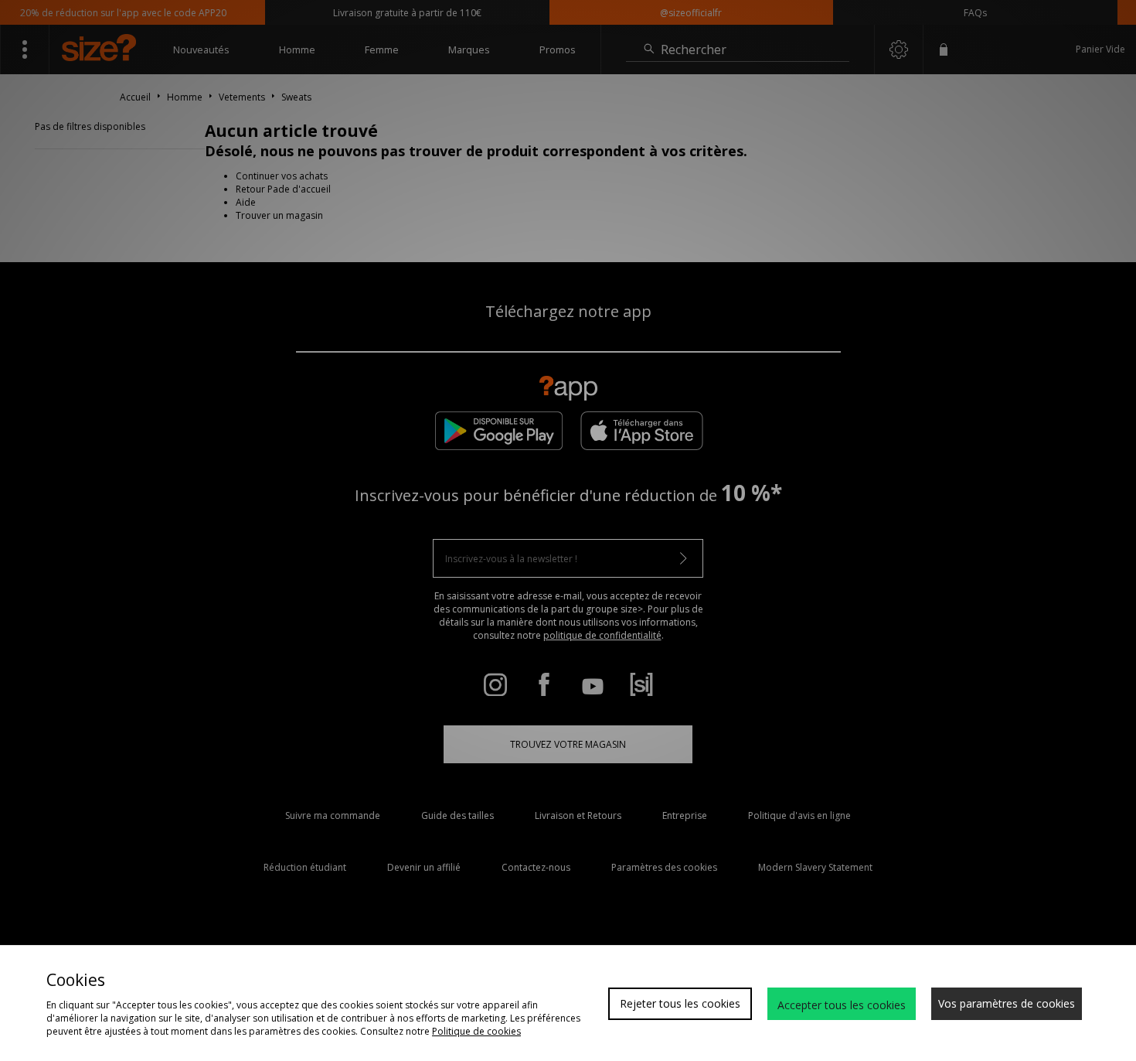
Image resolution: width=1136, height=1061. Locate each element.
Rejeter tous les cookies (680, 1003)
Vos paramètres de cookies (1006, 1003)
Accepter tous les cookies (841, 1005)
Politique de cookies (476, 1031)
